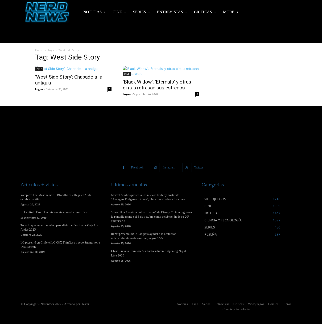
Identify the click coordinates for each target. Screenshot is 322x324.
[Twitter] (186, 167)
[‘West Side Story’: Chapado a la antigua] (73, 68)
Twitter (198, 167)
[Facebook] (123, 167)
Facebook (137, 167)
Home (39, 50)
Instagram (169, 167)
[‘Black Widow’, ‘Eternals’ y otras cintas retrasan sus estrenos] (161, 71)
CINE (39, 69)
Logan (39, 89)
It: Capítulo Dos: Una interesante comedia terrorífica (54, 212)
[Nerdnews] (47, 12)
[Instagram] (155, 167)
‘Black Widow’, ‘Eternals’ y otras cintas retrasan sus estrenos (157, 85)
